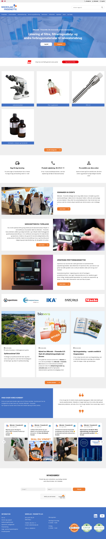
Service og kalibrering (34, 14)
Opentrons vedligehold (7, 524)
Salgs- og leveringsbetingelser (9, 529)
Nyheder (58, 14)
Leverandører (12, 14)
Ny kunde (96, 1)
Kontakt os (88, 1)
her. (32, 401)
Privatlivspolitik (5, 531)
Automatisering (22, 14)
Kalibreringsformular (7, 522)
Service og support (6, 520)
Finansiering (4, 527)
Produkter (4, 14)
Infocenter (52, 14)
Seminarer (44, 14)
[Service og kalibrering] (74, 527)
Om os (3, 517)
